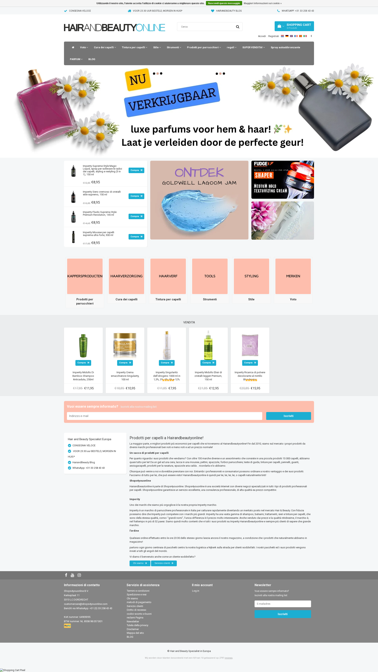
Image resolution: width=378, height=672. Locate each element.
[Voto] (293, 276)
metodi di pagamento (139, 602)
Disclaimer (133, 629)
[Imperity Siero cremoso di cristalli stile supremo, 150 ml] (73, 195)
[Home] (72, 47)
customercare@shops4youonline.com (85, 603)
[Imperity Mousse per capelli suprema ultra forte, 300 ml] (73, 236)
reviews (229, 658)
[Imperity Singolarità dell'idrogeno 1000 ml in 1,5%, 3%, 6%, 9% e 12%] (167, 345)
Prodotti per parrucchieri (203, 47)
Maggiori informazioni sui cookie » (263, 3)
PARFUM (75, 59)
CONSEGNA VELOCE (80, 10)
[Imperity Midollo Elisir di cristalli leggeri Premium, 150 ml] (208, 345)
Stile (156, 47)
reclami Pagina (135, 617)
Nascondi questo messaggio (224, 3)
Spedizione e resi (136, 594)
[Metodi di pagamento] (68, 625)
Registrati (273, 36)
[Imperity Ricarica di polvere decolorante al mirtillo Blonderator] (250, 345)
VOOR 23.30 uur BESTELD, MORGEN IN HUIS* (157, 10)
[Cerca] (237, 27)
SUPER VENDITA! (252, 47)
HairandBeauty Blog (229, 10)
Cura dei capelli (104, 47)
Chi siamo (138, 563)
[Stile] (251, 276)
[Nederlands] (282, 36)
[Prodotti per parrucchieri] (85, 276)
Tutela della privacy (137, 625)
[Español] (300, 36)
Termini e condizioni (138, 590)
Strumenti (173, 47)
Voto (83, 47)
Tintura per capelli (134, 47)
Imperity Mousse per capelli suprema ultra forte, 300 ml (98, 234)
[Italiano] (305, 36)
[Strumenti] (210, 276)
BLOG (91, 59)
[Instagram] (80, 575)
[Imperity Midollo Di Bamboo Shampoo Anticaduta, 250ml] (83, 345)
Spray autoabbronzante (285, 47)
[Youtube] (73, 575)
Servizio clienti (162, 563)
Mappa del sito (135, 632)
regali (231, 47)
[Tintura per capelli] (168, 276)
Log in (195, 590)
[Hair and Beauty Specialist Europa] (114, 22)
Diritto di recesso (136, 609)
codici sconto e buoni (139, 613)
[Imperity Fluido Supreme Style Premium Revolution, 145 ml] (73, 215)
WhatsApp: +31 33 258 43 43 (298, 10)
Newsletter (133, 621)
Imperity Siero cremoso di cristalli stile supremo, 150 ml (102, 193)
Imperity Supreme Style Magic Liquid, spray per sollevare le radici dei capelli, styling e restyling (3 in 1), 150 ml (102, 170)
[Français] (296, 36)
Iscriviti (289, 416)
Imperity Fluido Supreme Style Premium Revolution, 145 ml (100, 213)
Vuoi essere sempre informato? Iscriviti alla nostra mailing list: (272, 593)
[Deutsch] (286, 36)
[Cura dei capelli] (126, 276)
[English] (291, 36)
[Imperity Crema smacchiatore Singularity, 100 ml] (125, 345)
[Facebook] (66, 575)
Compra (135, 170)
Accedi (262, 36)
